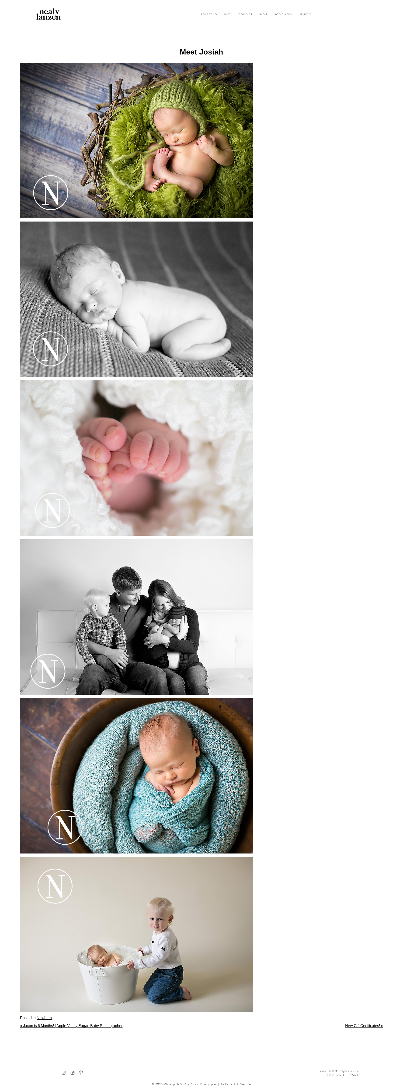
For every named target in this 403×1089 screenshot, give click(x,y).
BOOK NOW (283, 15)
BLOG (264, 15)
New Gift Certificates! (364, 1026)
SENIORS (305, 15)
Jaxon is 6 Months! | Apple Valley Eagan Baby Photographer (71, 1026)
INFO (228, 15)
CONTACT (246, 15)
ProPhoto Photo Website (236, 1084)
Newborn (44, 1018)
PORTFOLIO (209, 15)
